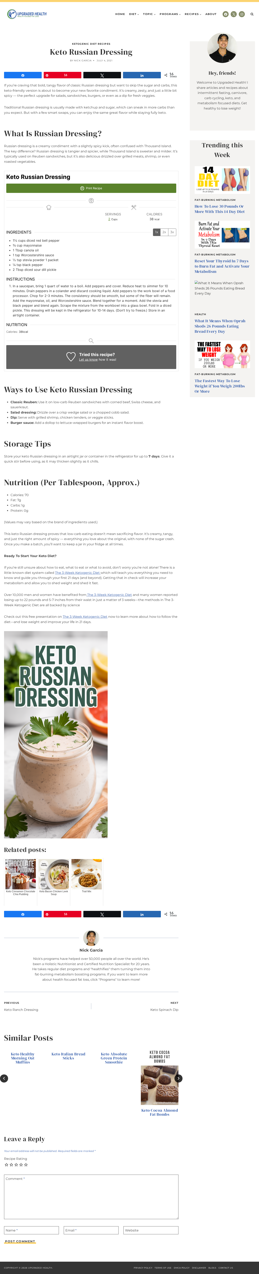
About (211, 14)
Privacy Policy (143, 1268)
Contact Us (226, 1268)
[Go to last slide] (4, 1078)
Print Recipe (93, 188)
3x (172, 232)
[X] (234, 14)
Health (200, 314)
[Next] (178, 1078)
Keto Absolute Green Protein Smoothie (114, 1058)
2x (164, 232)
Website (132, 1230)
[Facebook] (226, 14)
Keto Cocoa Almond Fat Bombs (159, 1112)
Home (120, 14)
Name (12, 1230)
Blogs (212, 1268)
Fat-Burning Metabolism (215, 199)
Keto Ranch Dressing (21, 1006)
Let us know (88, 359)
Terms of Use (163, 1268)
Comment (15, 1178)
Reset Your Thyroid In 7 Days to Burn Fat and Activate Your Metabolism (222, 266)
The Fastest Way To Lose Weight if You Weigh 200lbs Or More (220, 386)
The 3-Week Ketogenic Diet (78, 573)
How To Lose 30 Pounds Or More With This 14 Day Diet (220, 208)
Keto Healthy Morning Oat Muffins (23, 1058)
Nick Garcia (83, 60)
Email (70, 1230)
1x (156, 232)
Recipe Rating (15, 1159)
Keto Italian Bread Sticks (68, 1056)
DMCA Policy (182, 1268)
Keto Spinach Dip (164, 1006)
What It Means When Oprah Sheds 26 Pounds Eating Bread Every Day (220, 326)
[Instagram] (242, 14)
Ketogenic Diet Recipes (91, 43)
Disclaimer (199, 1268)
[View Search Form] (252, 14)
